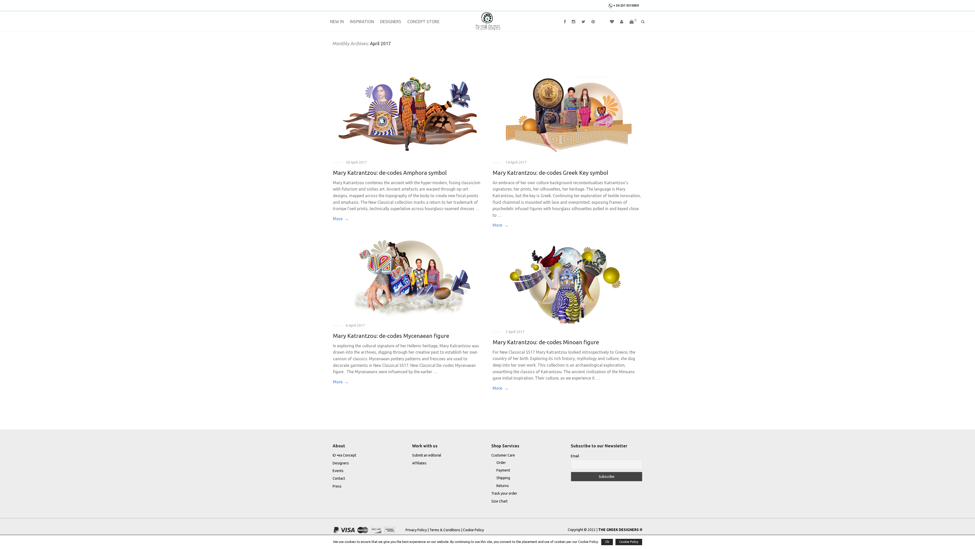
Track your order (504, 493)
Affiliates (419, 463)
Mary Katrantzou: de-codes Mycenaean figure (391, 336)
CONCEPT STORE (423, 21)
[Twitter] (583, 21)
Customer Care (503, 455)
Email (575, 456)
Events (338, 471)
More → (341, 218)
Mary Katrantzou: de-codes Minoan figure (546, 342)
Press (337, 486)
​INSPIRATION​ (362, 21)
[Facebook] (565, 21)
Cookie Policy (473, 530)
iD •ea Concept (344, 455)
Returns (502, 486)
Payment (503, 470)
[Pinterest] (593, 21)
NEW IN (337, 21)
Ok (607, 541)
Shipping (503, 478)
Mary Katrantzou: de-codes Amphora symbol (390, 172)
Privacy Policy (416, 530)
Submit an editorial (426, 455)
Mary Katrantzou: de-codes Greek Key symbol (550, 172)
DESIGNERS (390, 21)
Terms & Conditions (444, 530)
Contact (339, 478)
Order (501, 463)
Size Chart (499, 501)
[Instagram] (573, 21)
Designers (341, 463)
